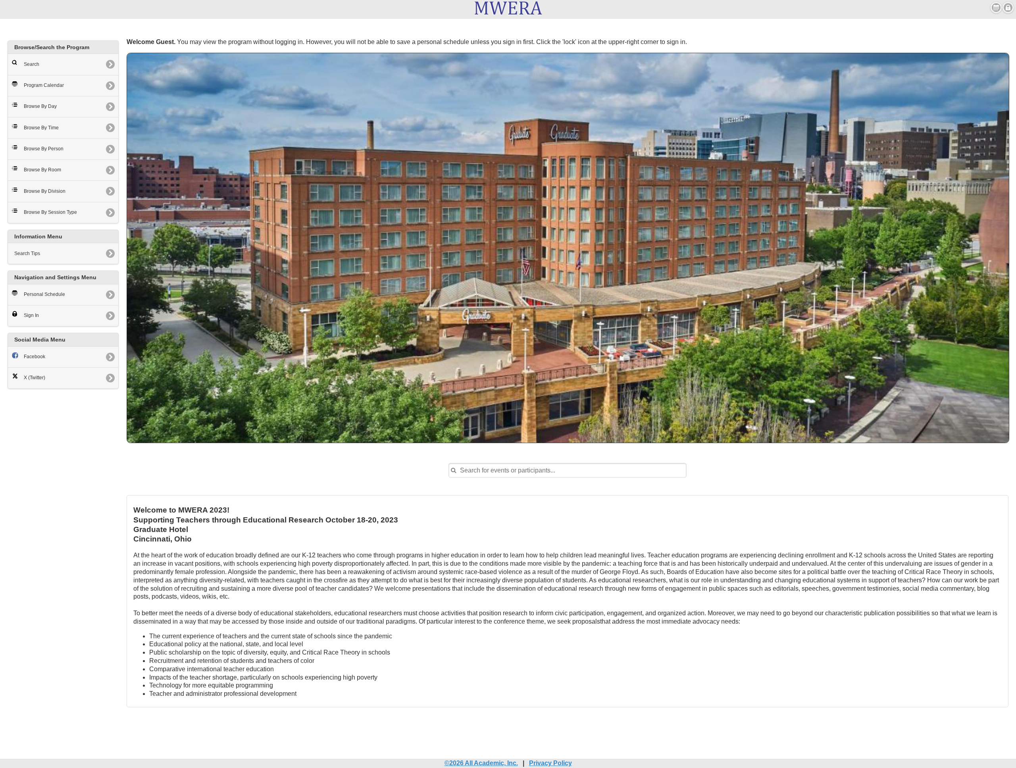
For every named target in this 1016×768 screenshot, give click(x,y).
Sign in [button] (1008, 7)
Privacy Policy (550, 763)
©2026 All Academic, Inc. (481, 763)
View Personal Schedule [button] (996, 7)
